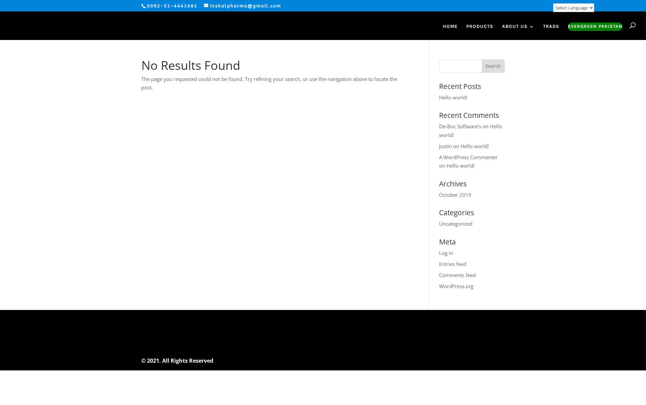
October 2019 (455, 194)
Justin (445, 146)
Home (450, 26)
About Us (515, 26)
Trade (551, 26)
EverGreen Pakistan (595, 26)
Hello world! (453, 97)
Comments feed (457, 275)
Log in (446, 253)
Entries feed (452, 264)
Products (479, 26)
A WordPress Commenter (468, 157)
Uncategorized (455, 223)
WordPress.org (456, 286)
